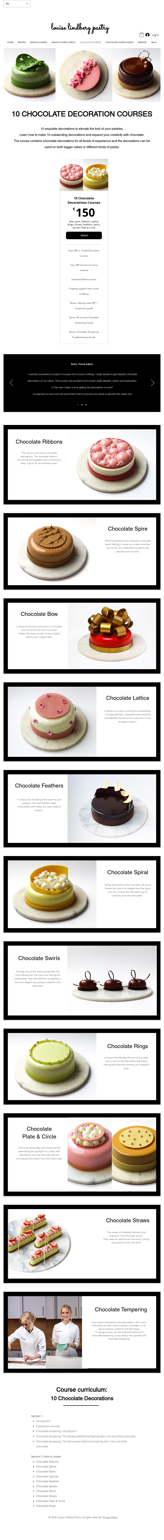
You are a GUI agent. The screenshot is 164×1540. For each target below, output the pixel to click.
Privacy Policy (110, 1517)
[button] (141, 34)
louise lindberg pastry (80, 27)
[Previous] (11, 383)
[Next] (152, 383)
